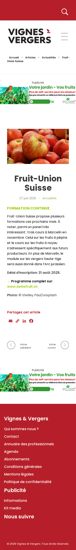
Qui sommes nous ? (21, 428)
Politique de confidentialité (27, 481)
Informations (15, 500)
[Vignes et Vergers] (29, 36)
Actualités (49, 57)
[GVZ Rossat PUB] (38, 94)
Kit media (12, 508)
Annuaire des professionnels (29, 444)
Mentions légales (19, 474)
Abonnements (16, 459)
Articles (30, 57)
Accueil (14, 57)
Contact (11, 436)
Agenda (11, 451)
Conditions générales (23, 466)
